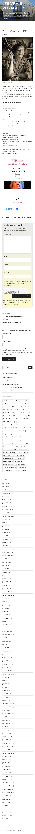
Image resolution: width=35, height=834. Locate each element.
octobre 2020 (6, 710)
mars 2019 (5, 773)
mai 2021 (5, 687)
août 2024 (5, 559)
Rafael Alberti (8, 461)
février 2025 (5, 539)
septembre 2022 (7, 634)
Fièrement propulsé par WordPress (12, 830)
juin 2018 (4, 802)
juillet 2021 (5, 680)
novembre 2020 (6, 707)
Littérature (21, 217)
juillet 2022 (5, 641)
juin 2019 (4, 763)
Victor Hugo (22, 467)
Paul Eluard (20, 455)
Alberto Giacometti (21, 401)
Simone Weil (20, 464)
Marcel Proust (20, 446)
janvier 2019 (5, 779)
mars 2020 (5, 733)
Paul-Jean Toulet (7, 377)
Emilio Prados (19, 410)
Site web (6, 273)
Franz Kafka (24, 419)
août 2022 (5, 638)
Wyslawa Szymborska (12, 220)
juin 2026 (5, 486)
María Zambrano (23, 449)
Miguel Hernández (9, 452)
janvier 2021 (5, 700)
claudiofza (19, 28)
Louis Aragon (20, 440)
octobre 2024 (6, 552)
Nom (5, 256)
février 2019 (5, 776)
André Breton (8, 404)
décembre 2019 (6, 743)
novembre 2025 (6, 509)
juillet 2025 (5, 522)
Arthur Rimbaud (8, 407)
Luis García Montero (21, 443)
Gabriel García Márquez (10, 425)
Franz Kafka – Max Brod (8, 381)
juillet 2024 (5, 562)
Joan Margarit (21, 431)
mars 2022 (5, 654)
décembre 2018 (6, 782)
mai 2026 (5, 490)
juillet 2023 (5, 601)
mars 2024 (5, 575)
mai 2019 (5, 766)
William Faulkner (21, 470)
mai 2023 (5, 608)
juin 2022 (4, 644)
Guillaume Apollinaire (10, 428)
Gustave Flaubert (25, 428)
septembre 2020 (7, 713)
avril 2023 (5, 611)
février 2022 (5, 657)
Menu (18, 23)
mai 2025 (5, 529)
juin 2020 (5, 723)
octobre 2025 (6, 513)
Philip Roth (20, 458)
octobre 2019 (6, 750)
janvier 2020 (5, 740)
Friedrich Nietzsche (9, 422)
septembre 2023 (7, 595)
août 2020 (5, 717)
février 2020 (5, 736)
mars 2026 (5, 496)
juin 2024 (5, 565)
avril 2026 (5, 493)
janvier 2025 (5, 542)
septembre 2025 (7, 516)
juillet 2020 (5, 720)
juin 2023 (4, 605)
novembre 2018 (6, 786)
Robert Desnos (8, 464)
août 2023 (5, 598)
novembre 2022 (6, 628)
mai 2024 (5, 569)
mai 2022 (5, 647)
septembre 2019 (7, 753)
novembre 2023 (6, 588)
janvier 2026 (5, 503)
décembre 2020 (7, 703)
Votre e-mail (6, 341)
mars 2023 (5, 615)
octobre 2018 (6, 789)
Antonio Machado (21, 404)
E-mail (6, 264)
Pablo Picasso (8, 455)
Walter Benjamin (8, 470)
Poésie (28, 217)
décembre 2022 (6, 624)
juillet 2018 (5, 799)
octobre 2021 (6, 671)
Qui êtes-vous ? (7, 333)
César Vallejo (8, 410)
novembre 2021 (6, 667)
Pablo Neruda (23, 452)
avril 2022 (5, 651)
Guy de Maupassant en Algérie (10, 384)
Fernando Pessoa (9, 416)
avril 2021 (5, 690)
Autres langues (10, 217)
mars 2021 (5, 694)
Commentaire (8, 234)
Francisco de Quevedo (10, 419)
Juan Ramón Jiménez (10, 437)
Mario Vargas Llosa (9, 449)
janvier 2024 (5, 582)
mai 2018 (5, 805)
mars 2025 (5, 536)
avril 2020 (5, 730)
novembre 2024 (6, 549)
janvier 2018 (5, 819)
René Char (19, 461)
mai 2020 (5, 726)
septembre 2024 (7, 555)
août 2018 (5, 796)
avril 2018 (5, 809)
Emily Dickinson (8, 413)
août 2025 (5, 519)
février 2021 (5, 697)
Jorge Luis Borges (9, 434)
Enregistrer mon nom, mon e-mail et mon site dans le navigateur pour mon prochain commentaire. (17, 283)
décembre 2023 (6, 585)
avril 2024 (5, 572)
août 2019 (5, 756)
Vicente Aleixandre (9, 467)
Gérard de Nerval (8, 431)
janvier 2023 (5, 621)
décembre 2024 (7, 545)
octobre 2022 (6, 631)
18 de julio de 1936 (7, 391)
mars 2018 (5, 812)
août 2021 (5, 677)
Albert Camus (8, 401)
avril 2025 (5, 532)
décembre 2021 (6, 664)
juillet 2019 (5, 759)
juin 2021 (4, 684)
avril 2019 (5, 769)
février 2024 (5, 578)
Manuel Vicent (8, 446)
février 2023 (5, 618)
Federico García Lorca (23, 413)
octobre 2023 (6, 592)
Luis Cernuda (8, 443)
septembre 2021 (7, 674)
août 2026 (5, 480)
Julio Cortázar (8, 440)
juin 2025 (5, 526)
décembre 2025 (7, 506)
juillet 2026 (5, 483)
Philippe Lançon (8, 458)
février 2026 (5, 499)
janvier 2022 (5, 661)
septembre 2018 (7, 792)
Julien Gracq (23, 437)
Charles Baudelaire (22, 407)
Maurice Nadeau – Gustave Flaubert (12, 387)
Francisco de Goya (24, 416)
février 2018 (5, 815)
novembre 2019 (6, 746)
